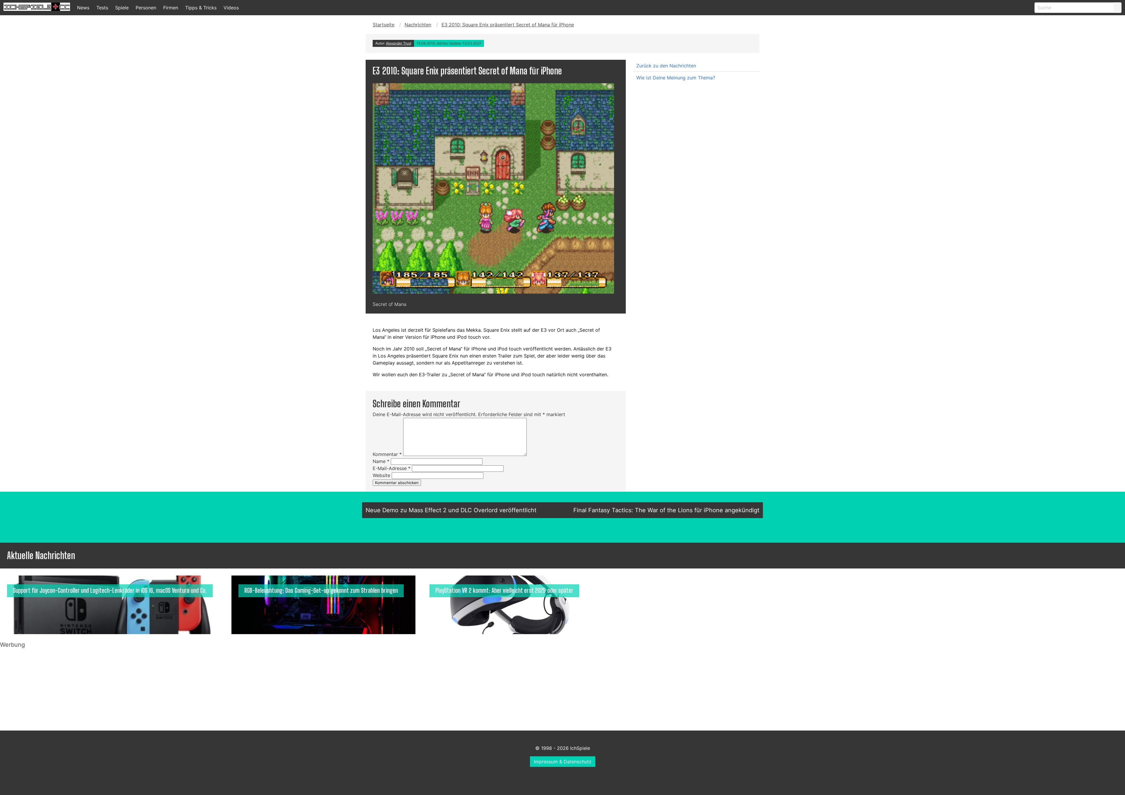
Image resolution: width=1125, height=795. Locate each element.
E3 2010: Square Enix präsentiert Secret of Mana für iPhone (508, 25)
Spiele (122, 8)
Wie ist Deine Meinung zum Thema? (675, 78)
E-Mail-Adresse (391, 468)
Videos (231, 8)
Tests (102, 8)
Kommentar (387, 454)
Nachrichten (418, 25)
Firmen (170, 8)
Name (381, 461)
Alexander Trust (398, 43)
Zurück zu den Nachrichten (666, 66)
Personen (146, 8)
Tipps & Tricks (201, 8)
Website (381, 475)
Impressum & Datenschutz (563, 762)
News (83, 8)
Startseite (383, 25)
